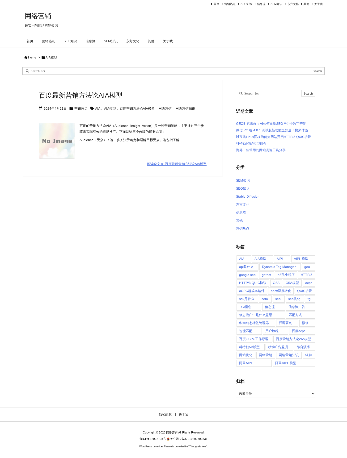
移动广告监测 (278, 347)
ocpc (308, 283)
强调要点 (285, 323)
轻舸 (308, 355)
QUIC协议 (304, 291)
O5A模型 (292, 283)
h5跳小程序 (286, 275)
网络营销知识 (185, 108)
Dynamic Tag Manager (279, 267)
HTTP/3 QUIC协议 (253, 283)
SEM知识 (276, 4)
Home (32, 57)
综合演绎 (303, 347)
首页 (216, 4)
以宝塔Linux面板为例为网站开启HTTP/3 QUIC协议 (273, 137)
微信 (305, 323)
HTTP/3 (306, 275)
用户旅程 (272, 331)
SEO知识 (246, 4)
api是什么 (246, 267)
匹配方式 (295, 315)
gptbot (266, 275)
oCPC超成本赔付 (251, 291)
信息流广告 (296, 307)
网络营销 (165, 108)
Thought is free (197, 446)
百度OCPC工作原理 (253, 339)
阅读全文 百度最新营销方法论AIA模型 (177, 164)
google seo (247, 275)
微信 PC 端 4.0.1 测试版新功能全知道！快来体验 (272, 130)
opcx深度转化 (281, 291)
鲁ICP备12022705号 (153, 439)
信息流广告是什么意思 (255, 315)
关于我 (318, 4)
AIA (97, 108)
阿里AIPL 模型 (285, 363)
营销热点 (230, 4)
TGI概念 (245, 307)
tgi (309, 299)
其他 (306, 4)
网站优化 (245, 355)
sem (265, 299)
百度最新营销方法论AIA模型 (81, 95)
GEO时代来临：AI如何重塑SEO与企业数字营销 (271, 123)
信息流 (261, 4)
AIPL (280, 259)
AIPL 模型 (301, 259)
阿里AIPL (246, 363)
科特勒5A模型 (249, 347)
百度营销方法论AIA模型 (137, 108)
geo (307, 267)
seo (278, 299)
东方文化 (293, 4)
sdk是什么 (246, 299)
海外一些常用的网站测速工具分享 (261, 150)
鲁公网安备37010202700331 (188, 439)
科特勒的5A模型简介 (251, 143)
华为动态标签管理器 (254, 323)
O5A (276, 283)
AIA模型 (110, 108)
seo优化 (294, 299)
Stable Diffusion (247, 196)
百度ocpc (298, 331)
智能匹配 (245, 331)
